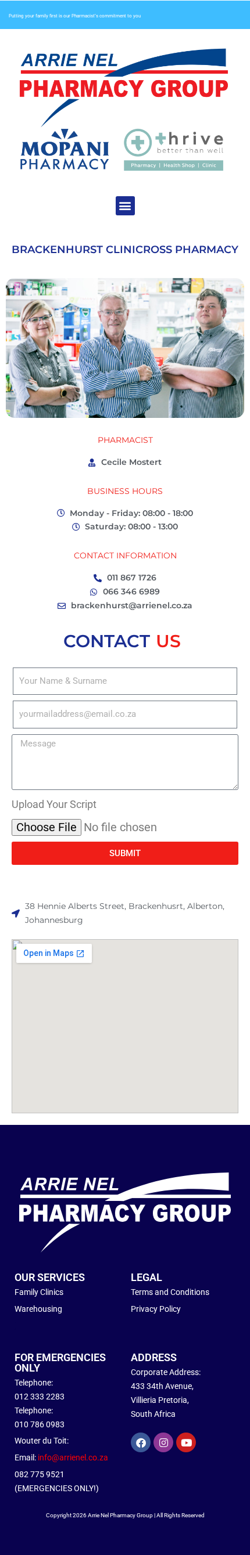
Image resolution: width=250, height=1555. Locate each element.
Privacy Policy (156, 1309)
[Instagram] (163, 1442)
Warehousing (38, 1309)
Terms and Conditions (170, 1292)
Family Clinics (39, 1292)
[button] (125, 205)
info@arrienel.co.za (73, 1457)
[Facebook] (141, 1442)
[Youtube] (186, 1442)
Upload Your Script (54, 804)
